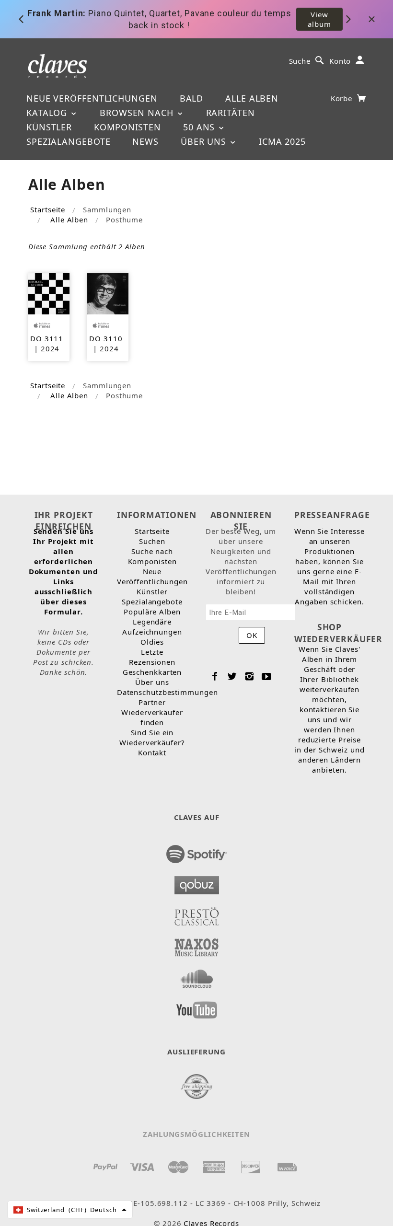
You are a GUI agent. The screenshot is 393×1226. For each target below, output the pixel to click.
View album (319, 19)
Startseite (47, 209)
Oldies (152, 642)
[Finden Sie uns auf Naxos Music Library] (196, 944)
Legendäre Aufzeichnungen (152, 626)
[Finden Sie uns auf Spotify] (196, 851)
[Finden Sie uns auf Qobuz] (196, 882)
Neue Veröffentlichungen (92, 98)
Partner (152, 702)
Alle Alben (251, 98)
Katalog (48, 112)
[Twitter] (232, 676)
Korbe (343, 98)
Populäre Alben (152, 611)
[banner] (57, 65)
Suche (300, 61)
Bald (192, 98)
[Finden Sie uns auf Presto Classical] (196, 913)
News (145, 141)
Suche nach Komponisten (152, 556)
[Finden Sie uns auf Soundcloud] (196, 976)
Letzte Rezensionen (152, 657)
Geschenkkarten (152, 672)
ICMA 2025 (282, 141)
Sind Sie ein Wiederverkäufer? (152, 737)
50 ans (200, 127)
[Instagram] (249, 676)
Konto (340, 61)
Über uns (205, 141)
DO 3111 (46, 338)
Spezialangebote (68, 141)
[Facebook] (215, 676)
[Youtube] (267, 676)
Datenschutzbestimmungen (167, 692)
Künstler (49, 127)
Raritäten (230, 112)
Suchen (152, 541)
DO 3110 (105, 338)
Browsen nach (138, 112)
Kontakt (152, 752)
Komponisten (127, 127)
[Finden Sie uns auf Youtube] (196, 1007)
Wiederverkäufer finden (152, 717)
